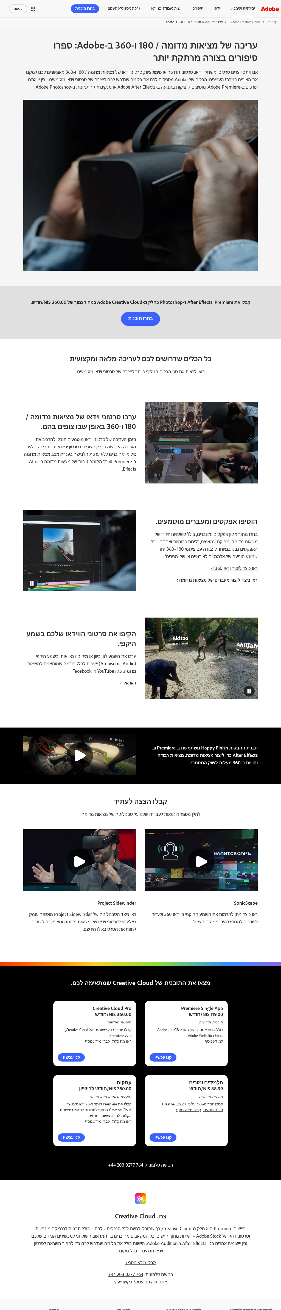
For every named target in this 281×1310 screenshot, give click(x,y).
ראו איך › (128, 683)
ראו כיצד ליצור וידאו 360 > (234, 568)
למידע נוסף (214, 1041)
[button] (33, 8)
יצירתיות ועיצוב (244, 8)
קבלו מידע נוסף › (140, 1263)
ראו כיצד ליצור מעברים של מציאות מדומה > (216, 580)
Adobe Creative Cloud (245, 22)
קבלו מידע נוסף (97, 1041)
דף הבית (272, 22)
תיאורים (197, 8)
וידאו (217, 8)
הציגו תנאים (213, 1110)
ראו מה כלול (121, 1041)
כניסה (18, 9)
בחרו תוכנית (85, 8)
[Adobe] (269, 8)
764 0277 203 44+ (125, 1165)
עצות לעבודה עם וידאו (166, 8)
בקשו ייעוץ (123, 1282)
